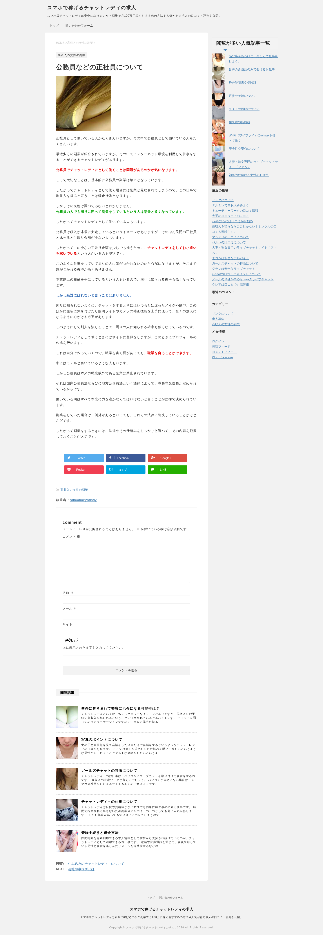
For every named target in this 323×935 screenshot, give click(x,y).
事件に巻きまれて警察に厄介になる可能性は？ (120, 708)
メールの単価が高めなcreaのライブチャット (243, 279)
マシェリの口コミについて (230, 237)
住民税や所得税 (239, 122)
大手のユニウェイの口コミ (230, 216)
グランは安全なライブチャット (233, 268)
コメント (71, 536)
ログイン (218, 341)
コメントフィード (224, 352)
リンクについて (223, 200)
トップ (54, 25)
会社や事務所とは (81, 869)
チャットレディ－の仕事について (109, 801)
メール (70, 608)
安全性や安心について (244, 148)
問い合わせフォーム (79, 25)
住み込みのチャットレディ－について (96, 863)
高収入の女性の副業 (74, 489)
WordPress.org (222, 357)
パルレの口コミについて (229, 242)
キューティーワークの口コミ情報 (235, 210)
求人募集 (218, 319)
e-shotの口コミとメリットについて (236, 274)
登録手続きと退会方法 (100, 832)
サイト (68, 624)
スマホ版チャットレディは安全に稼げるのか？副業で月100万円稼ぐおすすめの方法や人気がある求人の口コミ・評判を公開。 (161, 917)
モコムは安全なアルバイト (230, 258)
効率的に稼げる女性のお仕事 (249, 175)
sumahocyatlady (83, 500)
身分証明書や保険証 (242, 82)
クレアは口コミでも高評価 (230, 284)
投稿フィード (221, 346)
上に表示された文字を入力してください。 (94, 647)
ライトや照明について (244, 109)
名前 (68, 592)
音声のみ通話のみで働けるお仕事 (252, 69)
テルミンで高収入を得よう (230, 205)
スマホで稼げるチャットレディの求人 (91, 7)
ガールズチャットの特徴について (109, 770)
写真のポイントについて (101, 739)
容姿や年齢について (242, 95)
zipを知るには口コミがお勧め (232, 221)
